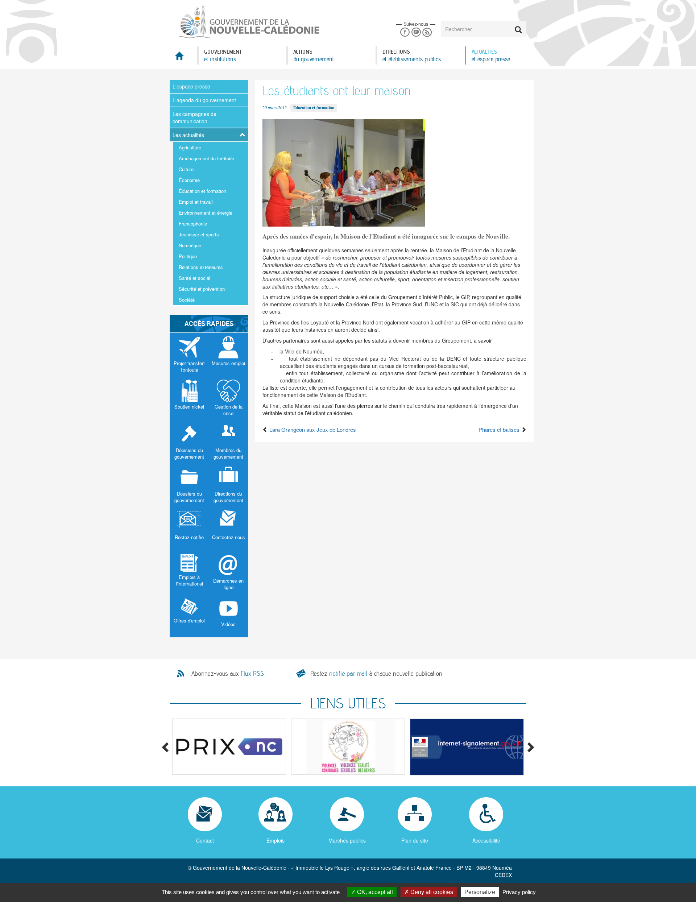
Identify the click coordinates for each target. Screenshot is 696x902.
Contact (205, 840)
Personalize (479, 892)
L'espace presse (191, 86)
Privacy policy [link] (519, 892)
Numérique (190, 245)
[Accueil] (248, 21)
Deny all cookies (431, 892)
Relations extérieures (201, 267)
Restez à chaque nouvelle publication (376, 673)
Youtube (416, 32)
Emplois (275, 840)
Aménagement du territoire (206, 158)
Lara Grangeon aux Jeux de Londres (312, 429)
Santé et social (194, 277)
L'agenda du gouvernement (204, 100)
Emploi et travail (196, 201)
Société (187, 299)
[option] (229, 747)
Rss (427, 32)
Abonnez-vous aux (227, 673)
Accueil (183, 58)
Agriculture (190, 147)
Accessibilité (486, 840)
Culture (186, 169)
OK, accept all (374, 892)
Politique (188, 256)
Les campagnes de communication (194, 117)
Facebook (405, 32)
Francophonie (193, 223)
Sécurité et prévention (202, 288)
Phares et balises (499, 429)
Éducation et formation (202, 190)
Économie (189, 180)
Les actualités (188, 134)
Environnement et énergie (205, 212)
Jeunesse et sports (199, 234)
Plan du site (414, 840)
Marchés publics (347, 840)
